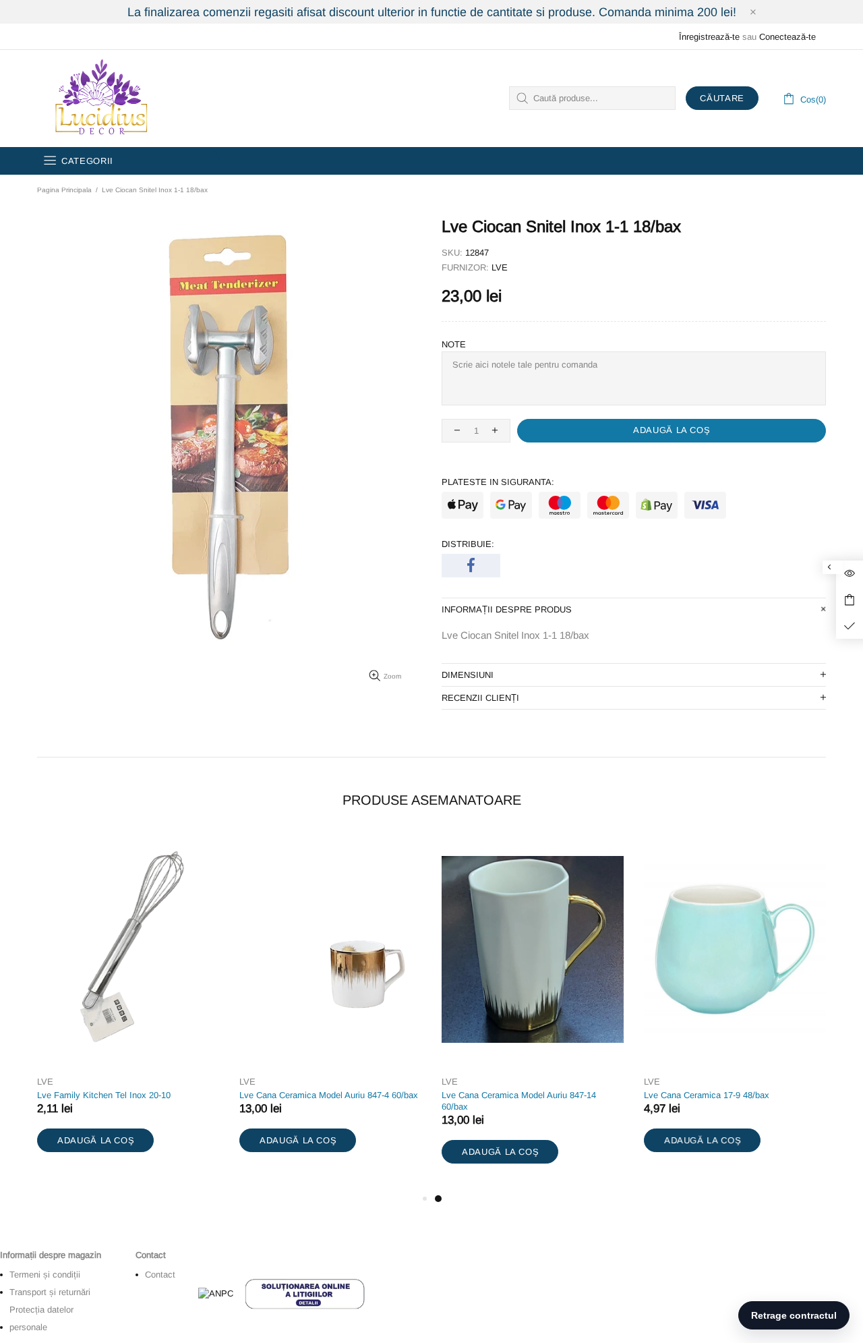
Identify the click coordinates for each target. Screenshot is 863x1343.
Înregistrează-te (709, 37)
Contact (160, 1274)
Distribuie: (468, 544)
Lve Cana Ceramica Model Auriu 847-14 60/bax (519, 1101)
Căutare (722, 98)
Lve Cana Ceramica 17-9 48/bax (706, 1095)
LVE (500, 267)
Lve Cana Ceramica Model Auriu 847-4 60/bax (328, 1095)
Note (454, 344)
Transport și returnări (49, 1292)
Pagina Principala (64, 190)
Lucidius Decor (99, 98)
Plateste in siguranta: (498, 482)
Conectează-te (787, 37)
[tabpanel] (533, 1012)
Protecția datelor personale (41, 1318)
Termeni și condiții (44, 1274)
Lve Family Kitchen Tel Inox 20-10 (104, 1095)
